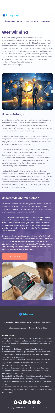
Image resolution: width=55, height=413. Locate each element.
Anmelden (45, 21)
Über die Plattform (13, 21)
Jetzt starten (14, 256)
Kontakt (36, 322)
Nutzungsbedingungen (17, 328)
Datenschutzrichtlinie (38, 328)
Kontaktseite (32, 21)
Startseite (8, 322)
